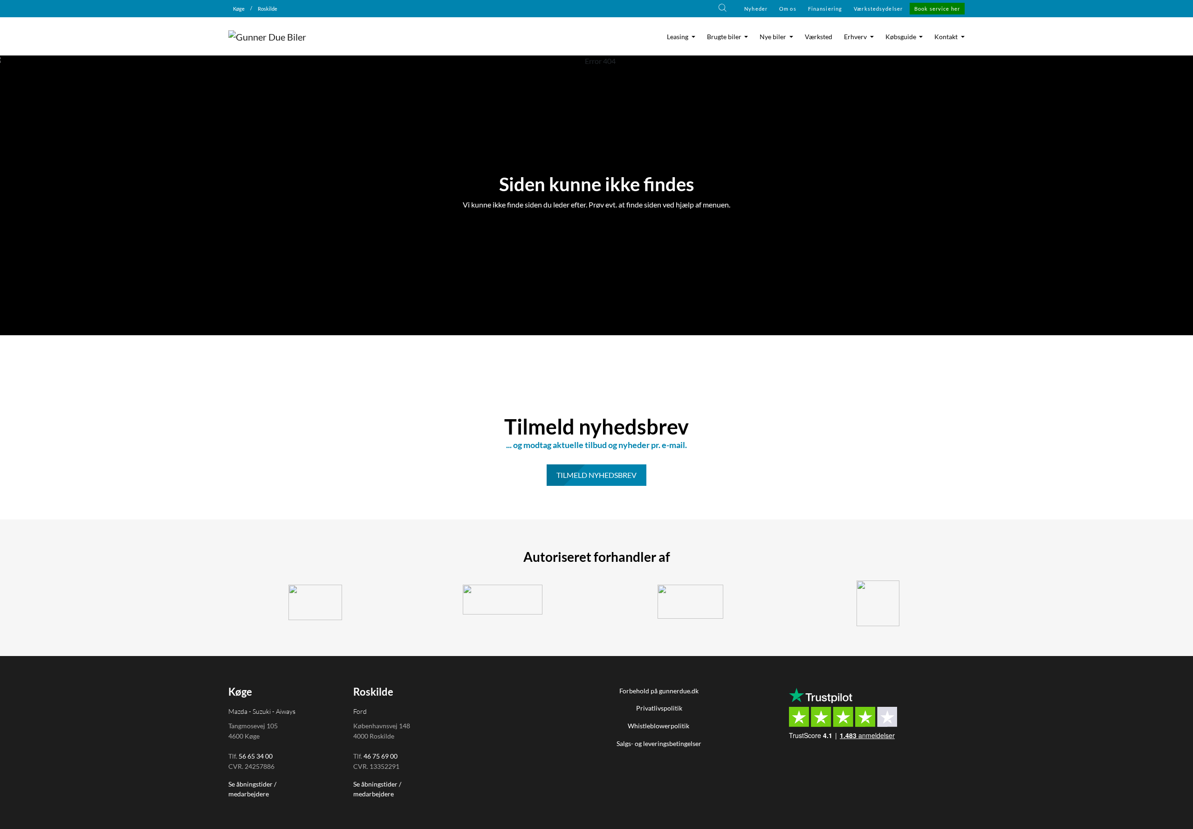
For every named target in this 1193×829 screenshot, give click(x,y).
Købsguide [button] (901, 37)
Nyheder (756, 9)
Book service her (937, 9)
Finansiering (825, 9)
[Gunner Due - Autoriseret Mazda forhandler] (878, 603)
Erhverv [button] (856, 37)
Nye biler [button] (774, 37)
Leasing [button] (678, 37)
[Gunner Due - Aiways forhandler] (690, 602)
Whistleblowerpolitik (659, 726)
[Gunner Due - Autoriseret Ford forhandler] (503, 600)
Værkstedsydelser (878, 9)
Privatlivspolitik (659, 708)
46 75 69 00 (380, 756)
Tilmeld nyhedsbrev (596, 474)
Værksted (818, 37)
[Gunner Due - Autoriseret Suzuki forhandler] (315, 602)
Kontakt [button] (946, 37)
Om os (787, 9)
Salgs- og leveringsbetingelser (659, 743)
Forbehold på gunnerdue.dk (659, 691)
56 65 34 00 (256, 756)
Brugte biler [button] (725, 37)
